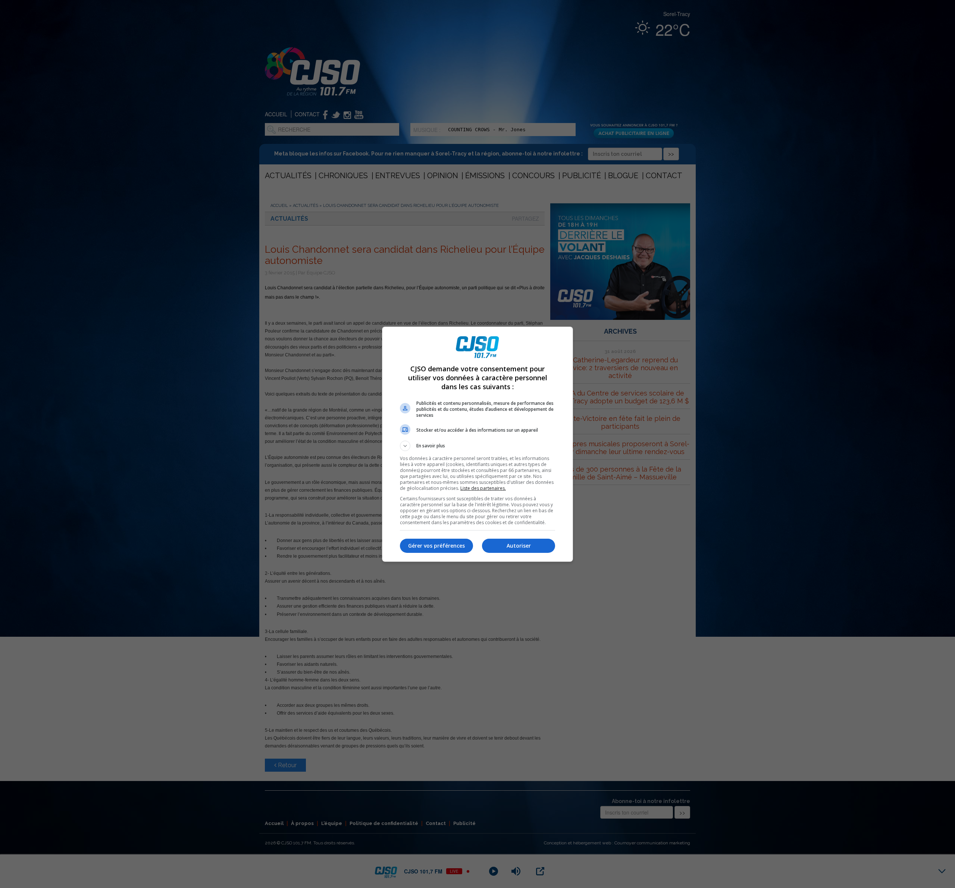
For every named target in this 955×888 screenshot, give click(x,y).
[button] (477, 446)
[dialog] (477, 444)
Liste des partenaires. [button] (483, 488)
